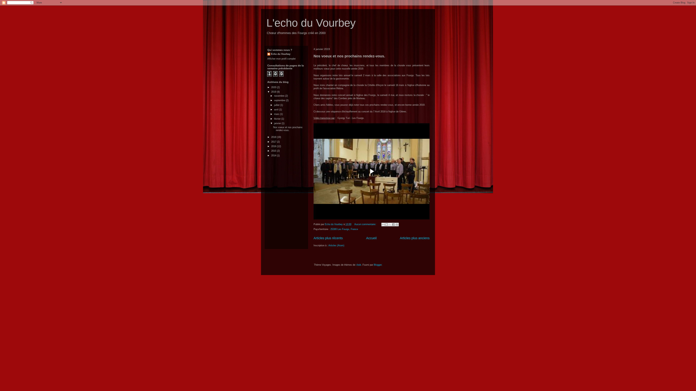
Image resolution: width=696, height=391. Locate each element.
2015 (274, 150)
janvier (278, 123)
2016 (274, 146)
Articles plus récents (328, 238)
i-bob (358, 264)
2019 (274, 91)
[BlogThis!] (386, 224)
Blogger (378, 264)
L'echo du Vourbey (311, 23)
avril (276, 109)
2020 (274, 87)
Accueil (371, 238)
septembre (280, 100)
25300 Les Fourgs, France (344, 229)
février (277, 118)
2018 (274, 137)
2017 (274, 141)
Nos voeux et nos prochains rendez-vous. (349, 56)
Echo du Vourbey (280, 54)
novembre (279, 95)
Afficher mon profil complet (281, 58)
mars (277, 114)
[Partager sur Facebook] (393, 224)
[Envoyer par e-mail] (383, 224)
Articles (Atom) (336, 245)
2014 (274, 155)
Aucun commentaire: (365, 224)
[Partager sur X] (390, 224)
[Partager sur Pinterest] (397, 224)
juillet (277, 105)
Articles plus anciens (415, 238)
